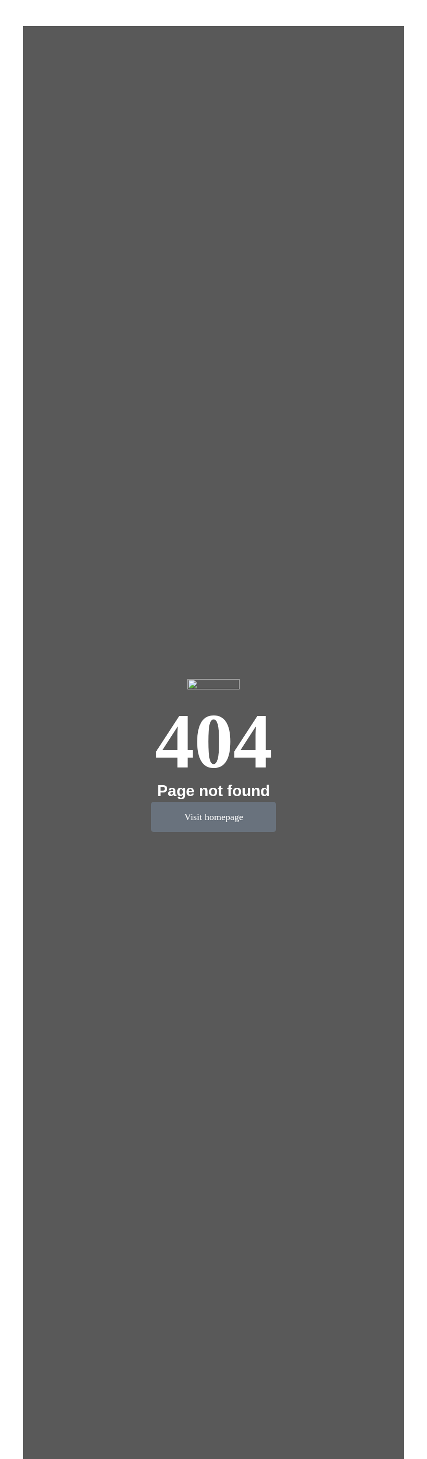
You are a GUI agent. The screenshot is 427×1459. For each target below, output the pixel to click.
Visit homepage (213, 817)
